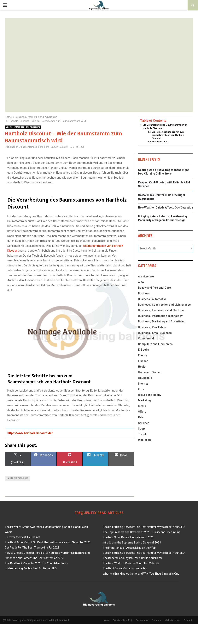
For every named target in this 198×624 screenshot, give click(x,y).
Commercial (146, 338)
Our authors (142, 620)
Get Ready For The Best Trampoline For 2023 (32, 547)
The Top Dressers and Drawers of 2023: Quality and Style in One (141, 532)
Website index (172, 620)
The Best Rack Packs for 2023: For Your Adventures (36, 563)
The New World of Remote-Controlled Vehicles (131, 563)
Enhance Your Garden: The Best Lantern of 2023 (34, 558)
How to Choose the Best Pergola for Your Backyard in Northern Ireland (47, 552)
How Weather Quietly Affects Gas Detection (165, 207)
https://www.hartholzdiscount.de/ (30, 433)
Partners (156, 620)
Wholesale (144, 439)
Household (145, 377)
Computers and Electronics (155, 344)
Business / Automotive (152, 299)
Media (142, 406)
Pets (141, 417)
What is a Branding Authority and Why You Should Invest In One (141, 573)
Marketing (144, 400)
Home (106, 620)
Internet (143, 383)
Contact (187, 620)
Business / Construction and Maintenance (164, 304)
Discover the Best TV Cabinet (22, 537)
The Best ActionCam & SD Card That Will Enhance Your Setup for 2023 (47, 542)
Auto (141, 282)
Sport (141, 428)
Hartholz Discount (17, 478)
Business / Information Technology (160, 315)
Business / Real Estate (152, 327)
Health (142, 366)
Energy (142, 355)
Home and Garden (149, 372)
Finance (143, 361)
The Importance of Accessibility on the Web (129, 547)
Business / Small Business (155, 332)
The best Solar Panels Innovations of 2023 (128, 537)
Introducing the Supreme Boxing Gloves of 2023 (132, 542)
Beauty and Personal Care (154, 287)
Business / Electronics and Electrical (161, 310)
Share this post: (160, 141)
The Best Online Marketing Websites (125, 568)
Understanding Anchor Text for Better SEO (31, 568)
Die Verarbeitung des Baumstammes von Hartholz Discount (165, 126)
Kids (141, 389)
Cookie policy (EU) (122, 620)
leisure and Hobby (149, 394)
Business (144, 293)
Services (143, 423)
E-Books (143, 349)
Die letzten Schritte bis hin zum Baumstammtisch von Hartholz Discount (168, 135)
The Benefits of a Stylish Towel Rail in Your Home (133, 558)
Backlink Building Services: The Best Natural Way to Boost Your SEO (144, 526)
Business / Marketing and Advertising (23, 127)
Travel (142, 434)
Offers (142, 411)
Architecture (146, 276)
